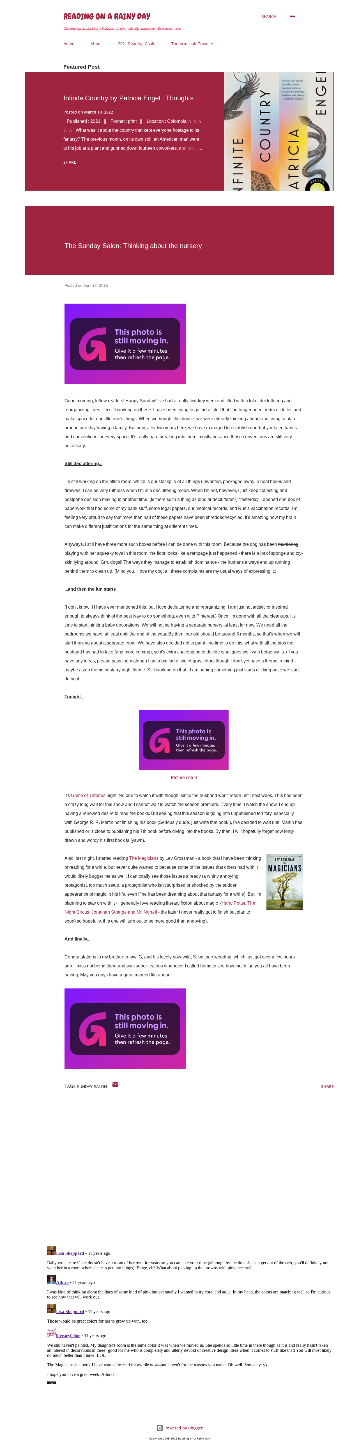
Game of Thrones (88, 795)
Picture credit (184, 777)
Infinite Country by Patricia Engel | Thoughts (128, 98)
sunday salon (92, 1086)
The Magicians (143, 858)
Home (68, 43)
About (96, 43)
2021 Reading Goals (136, 43)
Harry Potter (233, 903)
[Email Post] (115, 1086)
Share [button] (69, 162)
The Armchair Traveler (192, 43)
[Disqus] (189, 1168)
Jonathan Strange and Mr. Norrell (124, 912)
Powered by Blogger (183, 1428)
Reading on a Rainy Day (106, 16)
